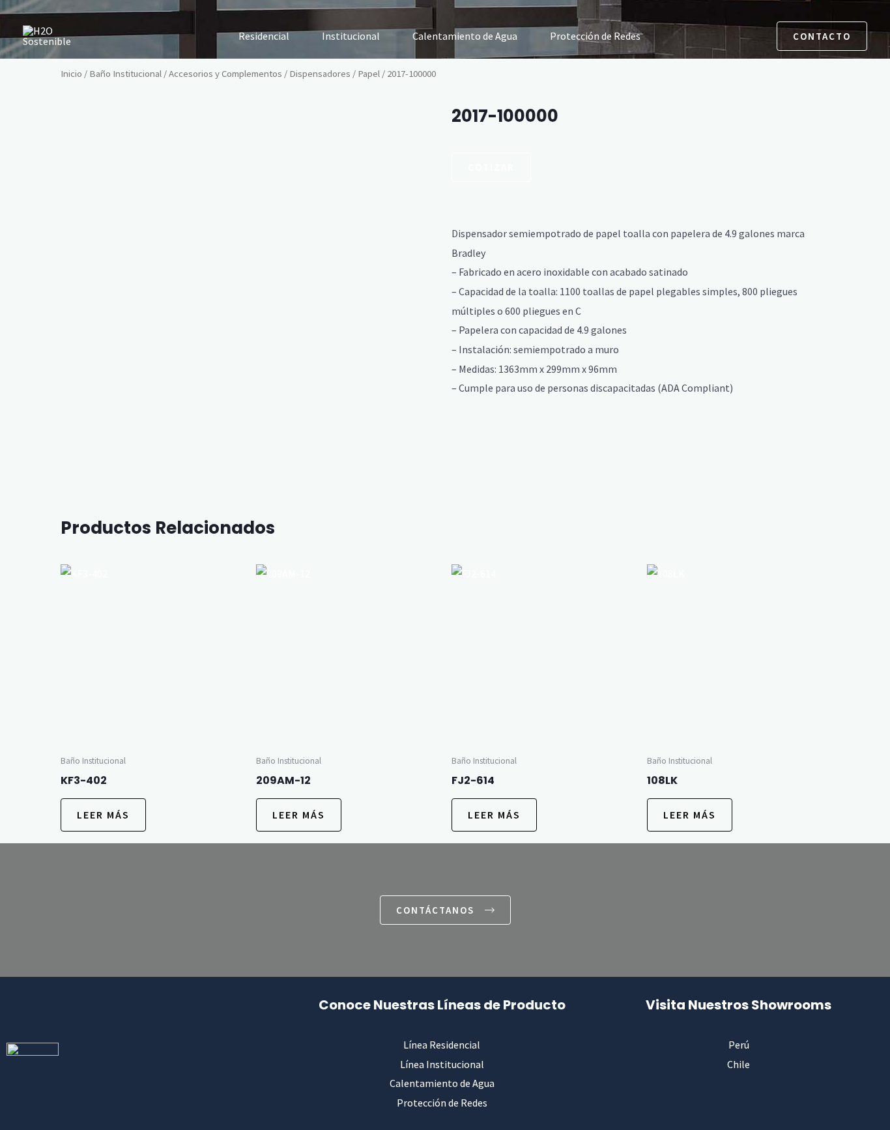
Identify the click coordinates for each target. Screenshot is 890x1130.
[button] (717, 36)
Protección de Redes (595, 35)
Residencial (263, 35)
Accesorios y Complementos (225, 74)
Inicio (71, 74)
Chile (738, 1064)
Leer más (103, 814)
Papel (369, 74)
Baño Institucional (125, 74)
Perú (738, 1044)
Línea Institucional (442, 1064)
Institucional (351, 35)
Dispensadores (320, 74)
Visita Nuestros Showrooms (738, 1005)
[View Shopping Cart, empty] (751, 36)
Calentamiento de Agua (464, 35)
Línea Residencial (441, 1044)
